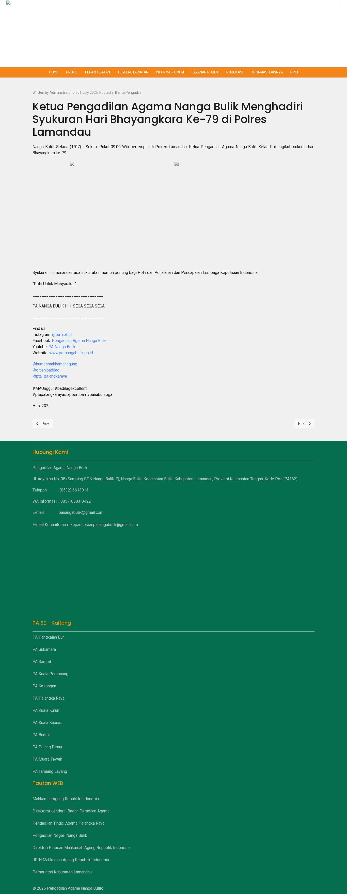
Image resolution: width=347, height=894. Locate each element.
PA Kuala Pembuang (50, 673)
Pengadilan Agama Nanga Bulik (79, 340)
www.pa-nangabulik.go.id (71, 352)
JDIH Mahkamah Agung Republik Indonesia (71, 859)
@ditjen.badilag (46, 370)
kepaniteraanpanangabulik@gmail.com (104, 524)
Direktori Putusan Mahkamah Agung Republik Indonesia (82, 847)
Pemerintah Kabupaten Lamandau (62, 872)
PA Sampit (42, 661)
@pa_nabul (62, 334)
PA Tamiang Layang (50, 771)
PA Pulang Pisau (47, 747)
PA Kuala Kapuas (47, 722)
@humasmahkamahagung (55, 364)
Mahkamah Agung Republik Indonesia (66, 798)
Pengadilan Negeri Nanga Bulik (60, 835)
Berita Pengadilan (129, 92)
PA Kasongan (44, 686)
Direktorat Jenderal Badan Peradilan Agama (71, 811)
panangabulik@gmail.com (81, 512)
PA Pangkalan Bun (49, 637)
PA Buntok (42, 734)
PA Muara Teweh (47, 759)
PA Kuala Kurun (46, 710)
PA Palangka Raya (49, 698)
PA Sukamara (44, 649)
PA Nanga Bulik (62, 346)
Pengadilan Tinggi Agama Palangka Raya (68, 823)
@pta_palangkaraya (50, 376)
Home (53, 72)
